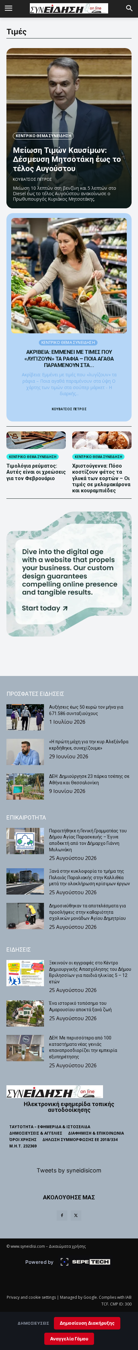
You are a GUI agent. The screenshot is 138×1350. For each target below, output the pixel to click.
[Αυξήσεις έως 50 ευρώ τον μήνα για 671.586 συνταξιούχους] (25, 717)
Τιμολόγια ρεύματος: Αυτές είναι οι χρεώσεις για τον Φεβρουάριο (36, 472)
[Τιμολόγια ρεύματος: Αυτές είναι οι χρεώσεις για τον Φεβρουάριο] (36, 440)
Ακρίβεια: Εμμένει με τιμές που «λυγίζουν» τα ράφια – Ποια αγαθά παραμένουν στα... (69, 358)
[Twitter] (76, 1215)
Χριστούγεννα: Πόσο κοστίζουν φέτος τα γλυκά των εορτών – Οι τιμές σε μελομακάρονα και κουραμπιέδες (101, 478)
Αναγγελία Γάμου (69, 1338)
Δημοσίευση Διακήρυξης (87, 1323)
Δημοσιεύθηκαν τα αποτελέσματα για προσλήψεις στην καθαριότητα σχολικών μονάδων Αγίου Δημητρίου (87, 912)
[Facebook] (61, 1215)
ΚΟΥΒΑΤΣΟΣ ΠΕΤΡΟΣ (32, 179)
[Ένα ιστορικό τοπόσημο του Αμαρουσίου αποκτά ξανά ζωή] (25, 1013)
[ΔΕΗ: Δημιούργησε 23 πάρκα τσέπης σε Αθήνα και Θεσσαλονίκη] (25, 786)
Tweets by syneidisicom (69, 1170)
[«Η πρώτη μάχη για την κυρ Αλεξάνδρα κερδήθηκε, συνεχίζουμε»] (25, 752)
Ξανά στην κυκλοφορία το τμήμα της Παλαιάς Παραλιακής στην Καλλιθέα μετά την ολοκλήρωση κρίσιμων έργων (89, 877)
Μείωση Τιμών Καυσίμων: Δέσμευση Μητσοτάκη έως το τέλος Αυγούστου (67, 159)
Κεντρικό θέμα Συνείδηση (43, 135)
